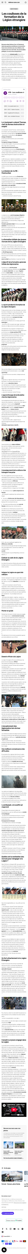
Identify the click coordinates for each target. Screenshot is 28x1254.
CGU (5, 1207)
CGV (3, 1207)
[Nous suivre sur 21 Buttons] (3, 1232)
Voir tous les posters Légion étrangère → (13, 1158)
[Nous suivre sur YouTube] (14, 1229)
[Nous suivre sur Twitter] (7, 1229)
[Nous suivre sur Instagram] (10, 1229)
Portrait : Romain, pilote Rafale (11, 1184)
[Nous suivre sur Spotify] (22, 1229)
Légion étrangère (14, 8)
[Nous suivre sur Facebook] (3, 1229)
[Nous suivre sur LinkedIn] (18, 1229)
